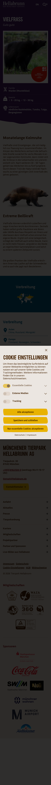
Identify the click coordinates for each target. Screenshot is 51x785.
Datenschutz (20, 435)
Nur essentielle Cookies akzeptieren (25, 429)
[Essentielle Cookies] (45, 386)
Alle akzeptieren (25, 412)
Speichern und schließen (25, 420)
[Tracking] (45, 401)
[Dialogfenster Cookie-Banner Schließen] (46, 351)
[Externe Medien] (45, 394)
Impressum (31, 435)
